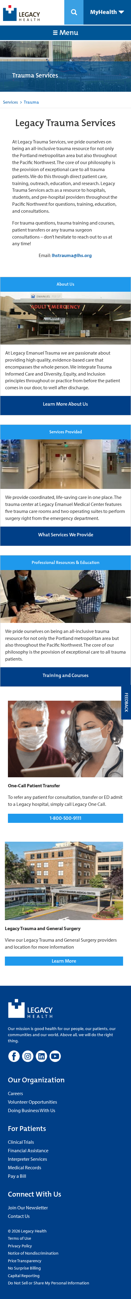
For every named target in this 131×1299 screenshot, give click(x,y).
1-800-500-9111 (65, 818)
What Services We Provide (65, 534)
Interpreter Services (27, 1159)
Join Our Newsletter (28, 1207)
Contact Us (19, 1216)
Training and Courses (66, 675)
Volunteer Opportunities (32, 1102)
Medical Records (24, 1167)
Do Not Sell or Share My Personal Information (48, 1283)
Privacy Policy (20, 1246)
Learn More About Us (65, 404)
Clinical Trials (21, 1142)
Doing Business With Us (31, 1110)
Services (10, 102)
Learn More (64, 961)
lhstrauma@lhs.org (72, 255)
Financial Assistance (28, 1150)
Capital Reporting (24, 1275)
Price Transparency (24, 1260)
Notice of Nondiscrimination (33, 1253)
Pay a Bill (17, 1176)
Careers (15, 1093)
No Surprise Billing (24, 1268)
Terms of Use (19, 1238)
